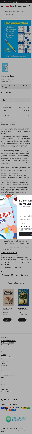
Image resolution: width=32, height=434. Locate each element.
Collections (8, 14)
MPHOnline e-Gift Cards (7, 342)
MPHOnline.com (5, 432)
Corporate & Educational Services (10, 345)
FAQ (2, 359)
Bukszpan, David (10, 79)
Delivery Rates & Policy (7, 357)
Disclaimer (4, 385)
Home (2, 14)
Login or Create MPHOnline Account (10, 373)
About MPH (4, 363)
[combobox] (16, 11)
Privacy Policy (5, 389)
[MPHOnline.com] (16, 6)
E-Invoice (3, 354)
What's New (4, 347)
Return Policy (4, 361)
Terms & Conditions (6, 387)
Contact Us (4, 365)
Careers (3, 377)
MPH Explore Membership (8, 375)
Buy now (7, 320)
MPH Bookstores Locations (8, 340)
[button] (29, 6)
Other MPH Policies (6, 391)
